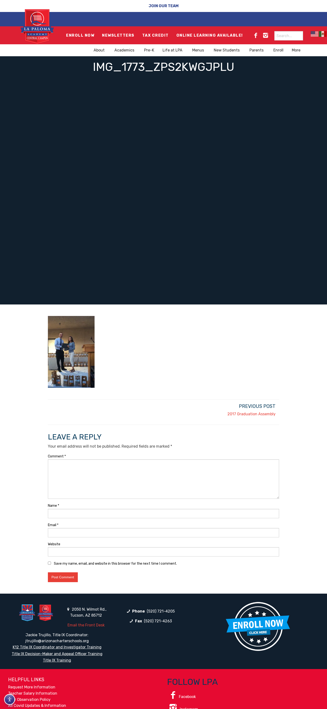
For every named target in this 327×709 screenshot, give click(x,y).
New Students (227, 50)
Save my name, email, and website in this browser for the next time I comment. (115, 564)
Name (53, 506)
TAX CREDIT (155, 35)
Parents (256, 50)
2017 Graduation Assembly (251, 414)
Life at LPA (172, 50)
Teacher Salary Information (32, 693)
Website (54, 544)
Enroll (278, 50)
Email (53, 525)
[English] (315, 34)
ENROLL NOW (80, 35)
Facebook (187, 696)
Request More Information (31, 687)
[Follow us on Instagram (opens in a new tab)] (265, 35)
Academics (124, 50)
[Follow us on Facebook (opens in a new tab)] (256, 35)
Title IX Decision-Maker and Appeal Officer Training (57, 654)
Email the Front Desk (86, 625)
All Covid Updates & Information (37, 705)
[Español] (323, 34)
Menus (198, 50)
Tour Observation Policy (29, 699)
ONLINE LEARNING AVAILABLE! (209, 35)
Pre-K (149, 50)
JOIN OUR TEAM (164, 6)
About (99, 50)
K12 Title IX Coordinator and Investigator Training (57, 647)
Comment (57, 456)
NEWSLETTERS (118, 35)
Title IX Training (57, 660)
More (296, 50)
